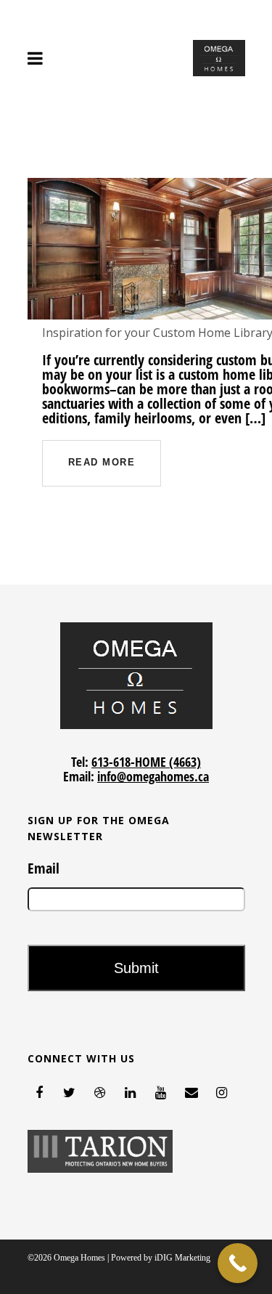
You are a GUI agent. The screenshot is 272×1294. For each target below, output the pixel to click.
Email (43, 868)
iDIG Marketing (182, 1258)
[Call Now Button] (237, 1263)
